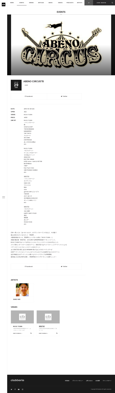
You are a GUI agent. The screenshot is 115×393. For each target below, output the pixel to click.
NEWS (12, 3)
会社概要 (98, 380)
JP (88, 2)
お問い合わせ (89, 380)
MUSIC (51, 3)
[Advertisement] (61, 359)
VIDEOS (60, 3)
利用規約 (67, 380)
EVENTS (21, 3)
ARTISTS (79, 3)
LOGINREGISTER (101, 2)
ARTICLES (41, 3)
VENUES (31, 3)
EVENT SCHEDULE (17, 333)
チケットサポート (107, 380)
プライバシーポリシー (77, 380)
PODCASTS (70, 3)
